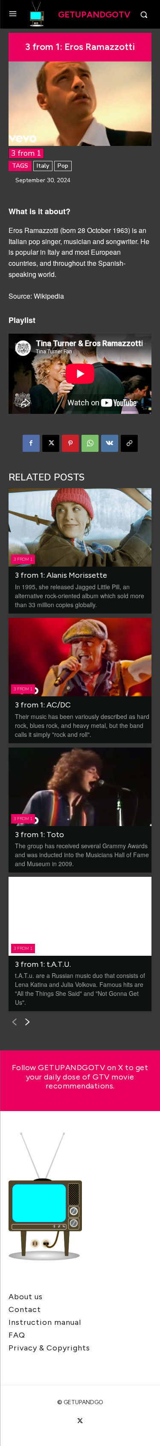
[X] (50, 443)
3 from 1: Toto (39, 834)
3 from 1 (26, 153)
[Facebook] (31, 443)
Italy (43, 166)
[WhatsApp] (90, 443)
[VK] (109, 443)
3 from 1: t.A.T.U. (43, 964)
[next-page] (27, 1022)
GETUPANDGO (83, 1402)
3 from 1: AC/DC (43, 705)
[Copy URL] (129, 443)
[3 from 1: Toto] (80, 787)
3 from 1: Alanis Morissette (61, 575)
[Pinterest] (70, 443)
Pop (63, 166)
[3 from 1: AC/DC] (80, 657)
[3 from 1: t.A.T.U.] (80, 916)
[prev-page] (14, 1022)
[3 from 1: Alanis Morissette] (80, 527)
